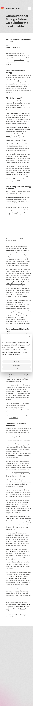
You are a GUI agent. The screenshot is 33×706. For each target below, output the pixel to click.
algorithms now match (21, 472)
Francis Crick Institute (17, 113)
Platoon (22, 609)
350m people (10, 518)
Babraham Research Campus (15, 146)
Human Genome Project (16, 197)
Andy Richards (10, 606)
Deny (16, 368)
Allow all (16, 361)
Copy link (9, 47)
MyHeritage (9, 321)
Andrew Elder (25, 604)
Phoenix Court (13, 8)
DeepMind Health (22, 172)
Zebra (17, 306)
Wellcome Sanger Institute (18, 127)
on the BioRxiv (13, 418)
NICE (11, 551)
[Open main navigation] (29, 8)
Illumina (13, 207)
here (25, 296)
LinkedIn (15, 47)
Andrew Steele (19, 60)
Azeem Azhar (16, 604)
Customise (16, 365)
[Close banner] (29, 336)
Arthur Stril (19, 606)
